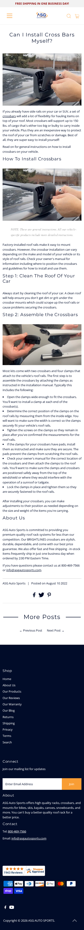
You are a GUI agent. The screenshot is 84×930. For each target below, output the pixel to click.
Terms (7, 736)
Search (7, 742)
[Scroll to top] (74, 920)
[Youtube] (11, 907)
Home (7, 679)
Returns (8, 717)
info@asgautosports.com (23, 570)
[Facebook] (5, 907)
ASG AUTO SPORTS (41, 920)
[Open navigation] (12, 16)
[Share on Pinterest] (49, 596)
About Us (9, 685)
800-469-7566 (17, 831)
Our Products (12, 691)
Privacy (8, 729)
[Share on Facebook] (34, 596)
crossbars (9, 116)
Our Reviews (11, 698)
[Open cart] (77, 15)
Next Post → (55, 630)
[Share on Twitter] (41, 596)
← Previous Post (30, 630)
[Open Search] (68, 16)
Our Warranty (12, 704)
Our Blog (9, 710)
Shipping (9, 723)
